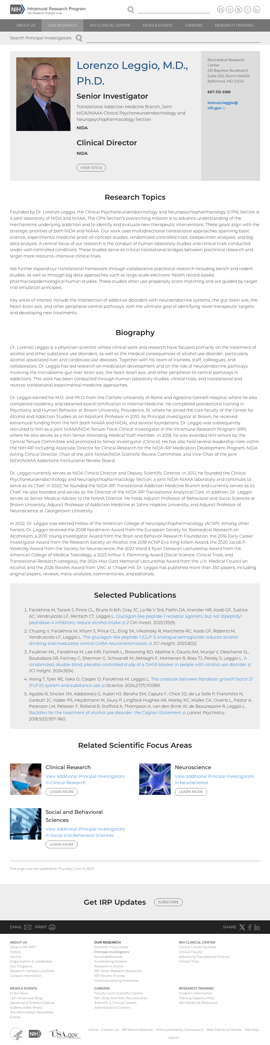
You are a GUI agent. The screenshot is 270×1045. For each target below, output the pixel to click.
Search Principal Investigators (41, 37)
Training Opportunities (196, 998)
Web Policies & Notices (224, 1030)
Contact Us (110, 1030)
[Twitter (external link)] (238, 9)
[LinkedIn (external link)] (256, 9)
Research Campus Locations (32, 971)
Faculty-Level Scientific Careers (118, 993)
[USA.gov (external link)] (64, 1034)
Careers (193, 25)
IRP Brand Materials (137, 1030)
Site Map (252, 1030)
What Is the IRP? (23, 947)
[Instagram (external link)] (229, 9)
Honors (15, 957)
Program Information (195, 993)
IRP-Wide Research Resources (118, 971)
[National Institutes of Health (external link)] (35, 1034)
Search (173, 1038)
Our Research (62, 25)
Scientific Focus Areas (111, 947)
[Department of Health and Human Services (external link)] (16, 1034)
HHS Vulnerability (179, 1030)
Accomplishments (108, 957)
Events (15, 1017)
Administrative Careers (112, 1008)
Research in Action (109, 966)
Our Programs (21, 966)
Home (93, 1030)
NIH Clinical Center (110, 25)
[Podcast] (220, 9)
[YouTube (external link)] (247, 9)
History (15, 952)
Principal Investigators (111, 952)
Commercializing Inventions (116, 981)
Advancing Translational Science (204, 957)
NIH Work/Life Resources (198, 1003)
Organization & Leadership (31, 961)
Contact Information (26, 976)
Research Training (234, 25)
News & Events (158, 25)
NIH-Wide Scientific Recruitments (120, 998)
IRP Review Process (109, 976)
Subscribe (168, 902)
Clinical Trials (189, 961)
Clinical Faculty (190, 952)
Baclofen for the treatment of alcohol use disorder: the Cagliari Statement (107, 712)
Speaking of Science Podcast (32, 1003)
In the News (19, 993)
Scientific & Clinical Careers (115, 1003)
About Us (25, 25)
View (93, 168)
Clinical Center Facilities (197, 947)
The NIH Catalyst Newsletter (32, 1012)
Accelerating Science (110, 961)
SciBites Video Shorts (26, 1008)
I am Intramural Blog (26, 998)
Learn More (61, 792)
